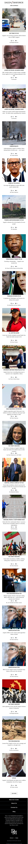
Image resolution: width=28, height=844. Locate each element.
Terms (16, 838)
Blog (14, 811)
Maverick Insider (14, 799)
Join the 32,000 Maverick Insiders (13, 819)
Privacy (12, 838)
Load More (14, 793)
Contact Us (14, 807)
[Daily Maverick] (14, 2)
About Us (14, 803)
